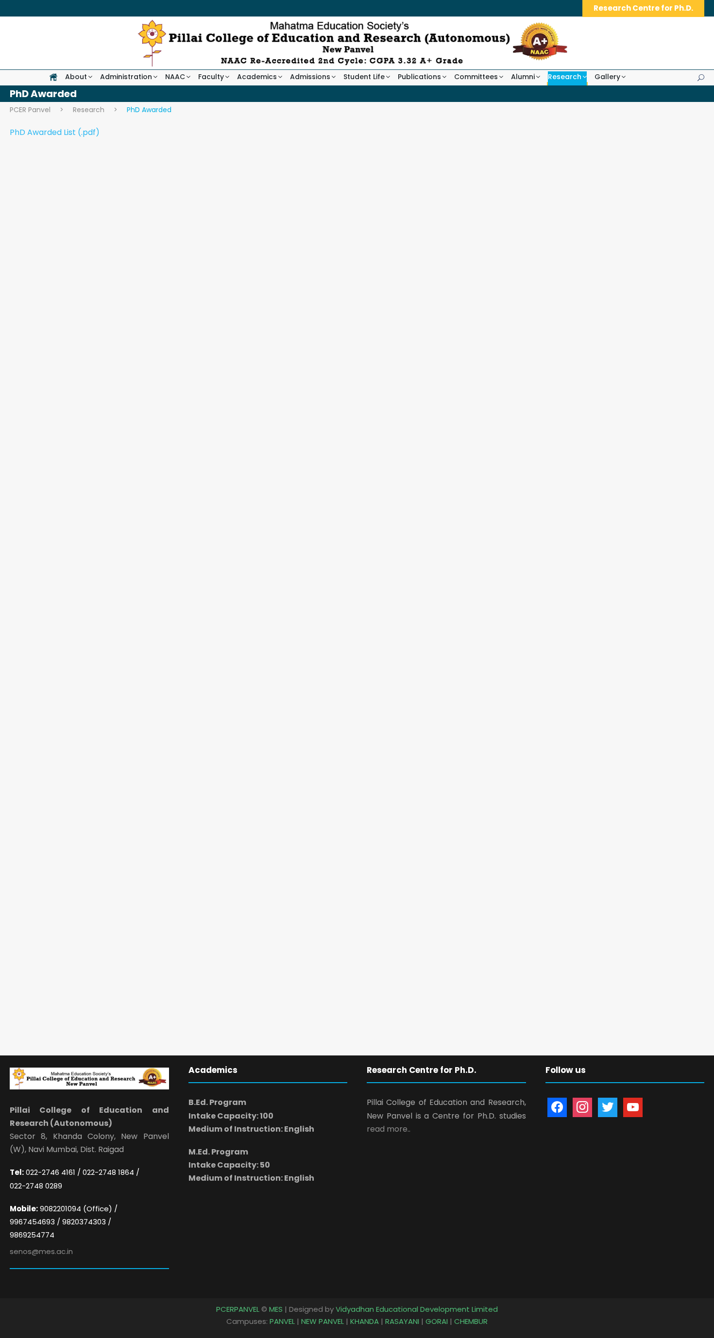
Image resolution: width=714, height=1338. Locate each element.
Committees (476, 77)
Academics (257, 77)
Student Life (364, 77)
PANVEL (282, 1321)
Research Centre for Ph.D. (643, 8)
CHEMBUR (471, 1321)
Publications (419, 77)
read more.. (388, 1129)
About (76, 77)
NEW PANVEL (322, 1321)
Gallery (607, 77)
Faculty (211, 77)
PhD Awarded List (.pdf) (55, 132)
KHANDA (364, 1321)
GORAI (436, 1321)
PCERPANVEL (237, 1309)
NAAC (175, 77)
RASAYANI (402, 1321)
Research (564, 77)
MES (276, 1309)
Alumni (523, 77)
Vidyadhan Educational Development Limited (417, 1309)
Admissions (310, 77)
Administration (126, 77)
